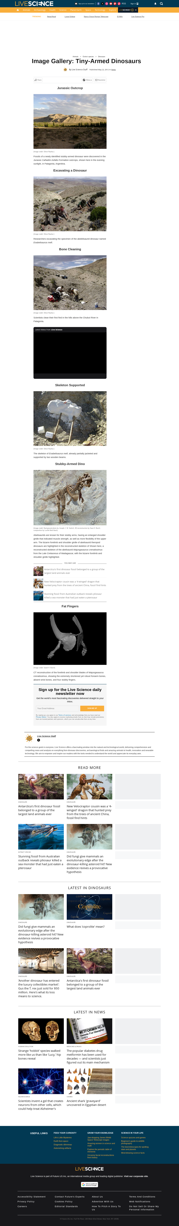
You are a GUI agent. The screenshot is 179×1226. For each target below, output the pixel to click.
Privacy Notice (41, 717)
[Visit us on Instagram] (106, 3)
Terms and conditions (142, 1196)
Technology (100, 10)
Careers (22, 1206)
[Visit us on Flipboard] (114, 3)
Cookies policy (64, 1201)
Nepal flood (51, 17)
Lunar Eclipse (70, 17)
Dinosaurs (101, 57)
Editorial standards (66, 1206)
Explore (112, 10)
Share (40, 80)
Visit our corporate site (136, 1176)
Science (62, 10)
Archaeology (40, 10)
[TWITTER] (39, 740)
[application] (70, 352)
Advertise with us (102, 1201)
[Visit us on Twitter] (102, 3)
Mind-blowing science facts (133, 1153)
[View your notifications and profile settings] (155, 3)
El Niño (120, 17)
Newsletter (101, 80)
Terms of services (65, 715)
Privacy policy (26, 1201)
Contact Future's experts (70, 1196)
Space (88, 10)
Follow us (89, 80)
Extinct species (88, 57)
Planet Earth (76, 10)
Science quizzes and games (133, 1138)
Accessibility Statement (32, 1196)
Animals (26, 10)
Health (52, 10)
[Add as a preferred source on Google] (89, 1184)
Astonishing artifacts (62, 1148)
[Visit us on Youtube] (110, 3)
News (113, 69)
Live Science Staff (79, 69)
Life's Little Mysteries (63, 1138)
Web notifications (139, 1201)
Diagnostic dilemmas (63, 1145)
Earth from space (61, 1141)
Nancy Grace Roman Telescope (96, 17)
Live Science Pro (137, 17)
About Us (97, 1196)
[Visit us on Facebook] (98, 3)
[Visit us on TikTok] (119, 3)
